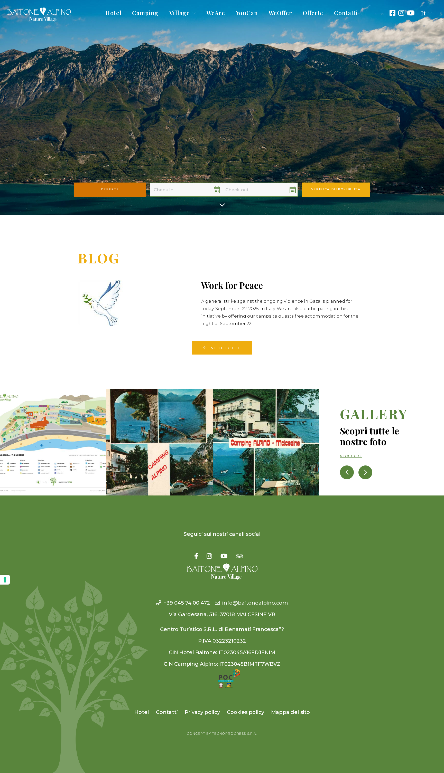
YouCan (247, 13)
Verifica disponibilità (336, 189)
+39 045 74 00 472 (186, 603)
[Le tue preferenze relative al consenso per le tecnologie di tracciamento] (5, 580)
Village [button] (179, 13)
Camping (145, 13)
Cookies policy (245, 712)
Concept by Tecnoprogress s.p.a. (222, 734)
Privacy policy (202, 712)
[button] (426, 13)
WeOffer (280, 13)
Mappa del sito (290, 712)
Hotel (113, 13)
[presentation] (347, 472)
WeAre (215, 13)
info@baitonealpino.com (255, 603)
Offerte (313, 13)
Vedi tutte (225, 348)
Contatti (346, 13)
